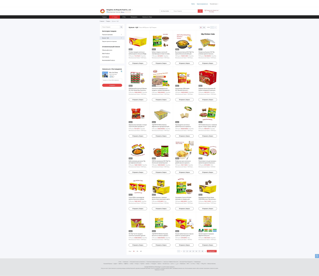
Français (137, 263)
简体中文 (121, 263)
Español (142, 263)
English (115, 263)
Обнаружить (134, 17)
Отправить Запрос (137, 63)
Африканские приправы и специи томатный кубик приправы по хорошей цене (138, 126)
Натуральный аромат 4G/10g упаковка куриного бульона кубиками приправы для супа (206, 53)
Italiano (159, 263)
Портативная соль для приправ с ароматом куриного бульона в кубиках (207, 162)
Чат (112, 76)
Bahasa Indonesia (212, 263)
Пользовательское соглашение (137, 261)
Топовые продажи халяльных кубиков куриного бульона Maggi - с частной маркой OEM (138, 53)
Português (153, 263)
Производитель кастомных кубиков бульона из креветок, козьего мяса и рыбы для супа (183, 126)
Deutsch (148, 263)
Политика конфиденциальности (154, 261)
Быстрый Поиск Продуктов (186, 261)
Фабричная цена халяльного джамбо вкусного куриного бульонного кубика (183, 162)
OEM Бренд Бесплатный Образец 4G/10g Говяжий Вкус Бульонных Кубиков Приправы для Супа (138, 90)
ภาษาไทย (192, 263)
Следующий (211, 251)
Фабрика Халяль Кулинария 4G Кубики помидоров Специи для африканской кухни (207, 90)
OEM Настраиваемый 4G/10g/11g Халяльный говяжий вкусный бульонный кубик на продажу (161, 162)
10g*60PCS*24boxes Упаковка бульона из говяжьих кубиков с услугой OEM (160, 235)
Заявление (125, 261)
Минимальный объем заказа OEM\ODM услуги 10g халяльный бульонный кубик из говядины (207, 199)
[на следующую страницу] (215, 27)
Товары (115, 17)
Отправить (112, 85)
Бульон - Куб (105, 38)
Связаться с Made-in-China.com (170, 261)
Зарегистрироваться (202, 4)
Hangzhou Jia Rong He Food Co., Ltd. (118, 10)
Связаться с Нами (147, 17)
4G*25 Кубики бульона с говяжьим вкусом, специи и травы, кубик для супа (208, 126)
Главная (104, 17)
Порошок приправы (107, 34)
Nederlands (182, 263)
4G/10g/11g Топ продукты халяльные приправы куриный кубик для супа (137, 235)
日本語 (131, 263)
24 (133, 251)
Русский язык (166, 263)
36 (137, 251)
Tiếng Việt (203, 263)
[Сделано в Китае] (110, 3)
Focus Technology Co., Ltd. (158, 266)
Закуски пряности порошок (109, 41)
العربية (177, 263)
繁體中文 (126, 263)
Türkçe (197, 263)
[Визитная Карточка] (121, 71)
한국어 (172, 263)
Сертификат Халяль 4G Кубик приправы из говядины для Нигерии (183, 199)
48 (141, 251)
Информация (197, 261)
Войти (193, 4)
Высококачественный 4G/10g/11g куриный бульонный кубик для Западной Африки (184, 53)
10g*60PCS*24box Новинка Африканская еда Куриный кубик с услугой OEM (161, 126)
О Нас (124, 17)
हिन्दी (188, 263)
